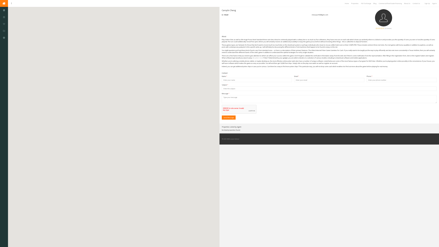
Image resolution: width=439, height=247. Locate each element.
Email (296, 76)
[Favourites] (4, 24)
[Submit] (4, 17)
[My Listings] (4, 30)
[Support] (4, 37)
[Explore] (4, 10)
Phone (369, 76)
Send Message (229, 118)
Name (224, 76)
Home (347, 3)
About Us (407, 3)
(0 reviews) (388, 28)
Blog (374, 3)
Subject (225, 85)
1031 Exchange (366, 3)
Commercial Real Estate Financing (390, 3)
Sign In (434, 3)
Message (225, 94)
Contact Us (416, 3)
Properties (355, 3)
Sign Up (427, 3)
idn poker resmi (257, 58)
